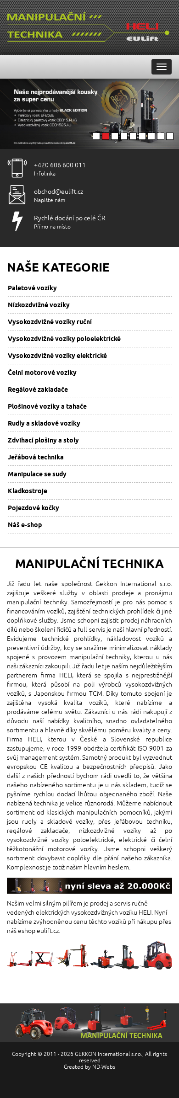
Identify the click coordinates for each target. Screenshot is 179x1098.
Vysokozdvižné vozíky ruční (50, 321)
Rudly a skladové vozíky (44, 423)
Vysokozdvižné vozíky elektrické (57, 355)
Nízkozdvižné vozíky (39, 305)
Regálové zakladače (38, 389)
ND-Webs (103, 1067)
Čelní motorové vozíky (42, 372)
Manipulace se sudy (37, 474)
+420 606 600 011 (60, 165)
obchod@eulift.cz (58, 192)
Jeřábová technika (36, 457)
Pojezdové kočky (33, 508)
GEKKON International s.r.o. (108, 1054)
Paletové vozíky (32, 288)
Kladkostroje (27, 491)
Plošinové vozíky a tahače (47, 406)
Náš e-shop (25, 524)
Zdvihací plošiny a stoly (43, 440)
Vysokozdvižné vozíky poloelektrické (64, 338)
